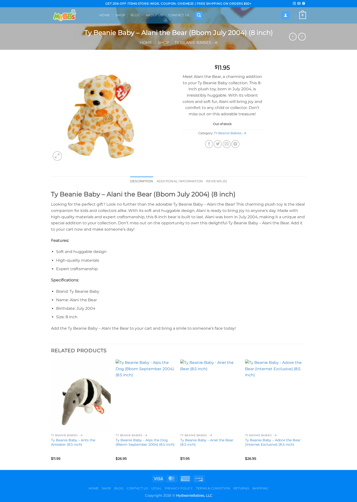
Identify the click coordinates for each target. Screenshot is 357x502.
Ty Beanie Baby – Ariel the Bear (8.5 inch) (206, 442)
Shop (120, 15)
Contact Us (178, 15)
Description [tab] (141, 181)
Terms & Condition (213, 488)
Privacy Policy (179, 488)
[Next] (304, 414)
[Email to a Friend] (227, 144)
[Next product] (293, 36)
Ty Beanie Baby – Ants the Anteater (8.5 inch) (73, 442)
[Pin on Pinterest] (235, 144)
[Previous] (51, 414)
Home (104, 15)
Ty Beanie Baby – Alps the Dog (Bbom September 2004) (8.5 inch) (145, 442)
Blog (135, 15)
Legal (156, 488)
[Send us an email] (299, 3)
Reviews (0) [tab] (216, 181)
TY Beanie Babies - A (196, 42)
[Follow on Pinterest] (303, 3)
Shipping (260, 488)
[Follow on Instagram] (294, 3)
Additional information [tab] (180, 181)
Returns (241, 488)
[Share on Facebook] (209, 144)
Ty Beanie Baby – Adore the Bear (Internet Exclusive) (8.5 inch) (273, 442)
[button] (199, 15)
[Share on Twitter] (218, 144)
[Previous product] (302, 36)
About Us (154, 15)
